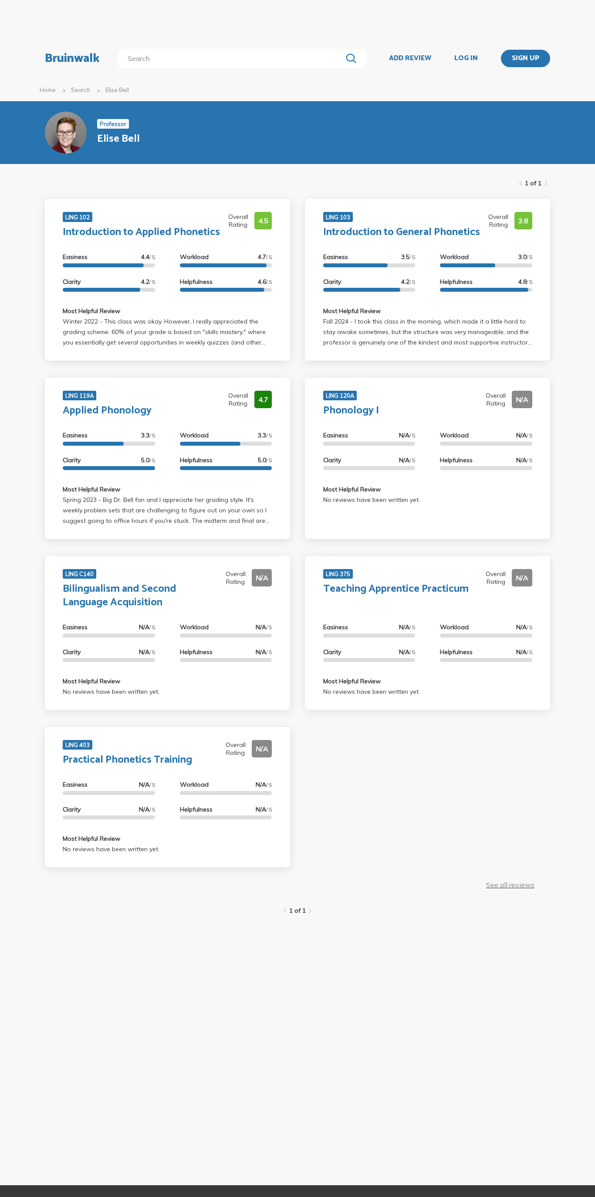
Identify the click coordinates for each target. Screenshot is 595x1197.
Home (48, 89)
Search (80, 89)
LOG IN (466, 58)
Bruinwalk (72, 58)
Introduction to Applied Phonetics (141, 232)
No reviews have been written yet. (371, 500)
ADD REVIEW (410, 58)
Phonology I (351, 410)
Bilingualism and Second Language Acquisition (119, 595)
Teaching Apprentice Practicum (396, 588)
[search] (232, 58)
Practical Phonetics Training (127, 759)
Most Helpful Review (91, 311)
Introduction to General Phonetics (401, 232)
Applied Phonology (107, 410)
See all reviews (510, 884)
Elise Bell (117, 89)
